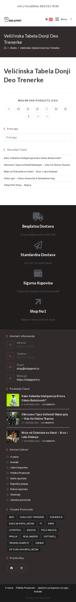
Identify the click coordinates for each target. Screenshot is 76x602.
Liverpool (15, 530)
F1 (41, 523)
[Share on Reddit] (65, 109)
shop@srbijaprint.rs (28, 368)
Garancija (15, 494)
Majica (31, 530)
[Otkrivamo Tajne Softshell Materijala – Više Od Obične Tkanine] (13, 418)
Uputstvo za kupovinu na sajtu (53, 588)
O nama (14, 456)
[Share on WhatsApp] (47, 116)
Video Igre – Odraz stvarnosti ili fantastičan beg (29, 178)
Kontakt (14, 462)
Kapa (51, 523)
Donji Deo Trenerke (32, 517)
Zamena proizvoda (20, 500)
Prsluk (13, 536)
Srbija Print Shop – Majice (17, 185)
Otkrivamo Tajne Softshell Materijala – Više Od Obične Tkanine (37, 165)
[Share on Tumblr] (28, 116)
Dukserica (56, 517)
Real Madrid (30, 536)
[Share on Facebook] (18, 109)
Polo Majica (48, 530)
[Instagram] (21, 568)
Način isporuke (18, 478)
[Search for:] (69, 19)
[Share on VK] (56, 109)
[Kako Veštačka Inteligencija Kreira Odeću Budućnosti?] (13, 400)
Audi (11, 517)
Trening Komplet (19, 543)
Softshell (50, 536)
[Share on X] (9, 109)
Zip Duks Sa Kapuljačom (23, 549)
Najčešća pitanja (19, 483)
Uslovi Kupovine (18, 467)
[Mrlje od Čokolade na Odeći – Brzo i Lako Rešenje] (13, 436)
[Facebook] (11, 568)
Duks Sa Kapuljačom (21, 523)
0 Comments (48, 405)
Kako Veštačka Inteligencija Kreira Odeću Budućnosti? (32, 158)
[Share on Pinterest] (28, 109)
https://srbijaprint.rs (28, 379)
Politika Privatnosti (20, 473)
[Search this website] (38, 137)
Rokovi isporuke (19, 489)
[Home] (5, 48)
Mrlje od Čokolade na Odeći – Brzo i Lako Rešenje (30, 171)
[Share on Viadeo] (38, 116)
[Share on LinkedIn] (37, 109)
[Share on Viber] (46, 109)
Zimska (39, 543)
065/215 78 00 (49, 6)
